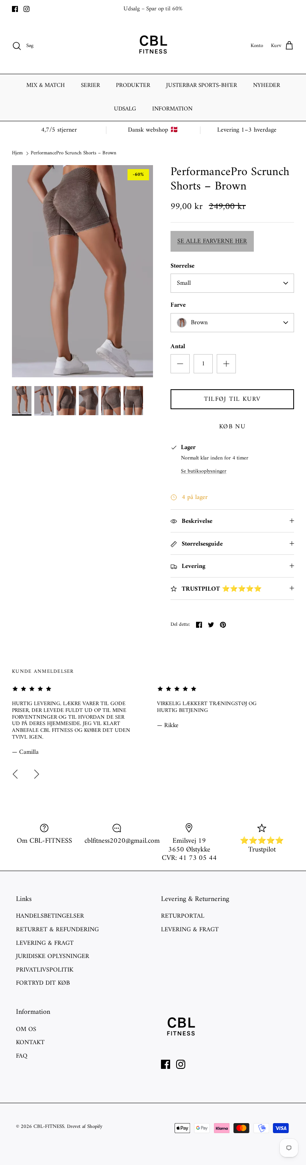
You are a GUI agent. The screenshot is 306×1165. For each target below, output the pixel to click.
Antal (178, 346)
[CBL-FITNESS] (153, 46)
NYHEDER (266, 85)
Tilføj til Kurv (232, 399)
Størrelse (182, 266)
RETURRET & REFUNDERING (57, 929)
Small (184, 283)
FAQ (21, 1056)
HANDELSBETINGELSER (50, 916)
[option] (82, 271)
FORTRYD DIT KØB (43, 983)
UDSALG (125, 109)
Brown (199, 322)
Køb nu (232, 426)
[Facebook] (15, 9)
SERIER (90, 85)
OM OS (26, 1029)
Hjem (17, 153)
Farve (178, 305)
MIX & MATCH (45, 85)
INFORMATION (172, 109)
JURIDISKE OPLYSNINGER (52, 956)
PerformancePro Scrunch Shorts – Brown (73, 153)
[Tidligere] (15, 774)
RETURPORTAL (182, 916)
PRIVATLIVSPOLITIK (44, 970)
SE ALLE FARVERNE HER (212, 241)
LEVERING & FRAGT (45, 943)
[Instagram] (26, 9)
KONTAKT (30, 1042)
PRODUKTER (133, 85)
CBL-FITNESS (48, 1126)
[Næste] (36, 774)
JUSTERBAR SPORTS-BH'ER (201, 85)
